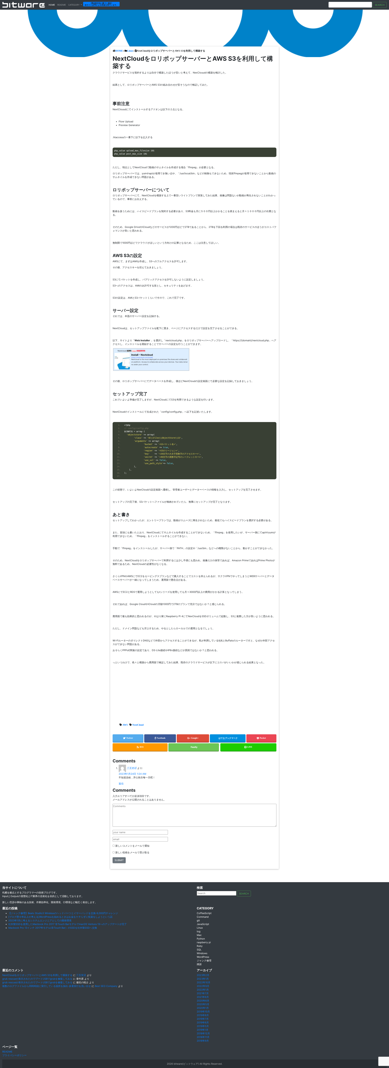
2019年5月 (203, 1026)
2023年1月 (203, 978)
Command (203, 916)
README (7, 1051)
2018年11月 (203, 1037)
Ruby (200, 945)
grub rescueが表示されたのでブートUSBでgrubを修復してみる (37, 978)
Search (380, 4)
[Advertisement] (194, 694)
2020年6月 (203, 1000)
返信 (121, 783)
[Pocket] (261, 738)
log (198, 931)
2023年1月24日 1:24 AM (132, 773)
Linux (130, 50)
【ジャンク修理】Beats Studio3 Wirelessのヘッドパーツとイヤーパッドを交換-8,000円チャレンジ (63, 913)
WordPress (203, 956)
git (198, 920)
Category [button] (74, 4)
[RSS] (140, 747)
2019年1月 (202, 1029)
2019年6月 (203, 1022)
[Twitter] (128, 738)
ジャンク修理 (204, 960)
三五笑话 (131, 768)
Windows (202, 953)
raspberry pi (204, 942)
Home (52, 4)
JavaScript (203, 924)
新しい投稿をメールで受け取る (132, 852)
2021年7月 (203, 993)
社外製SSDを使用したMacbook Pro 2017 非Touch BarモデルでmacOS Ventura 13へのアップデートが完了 (67, 924)
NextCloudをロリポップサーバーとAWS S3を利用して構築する (37, 975)
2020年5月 (203, 1004)
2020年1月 (203, 1007)
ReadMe (61, 4)
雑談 (199, 964)
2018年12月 (203, 1033)
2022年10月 (203, 982)
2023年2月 (203, 975)
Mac (199, 935)
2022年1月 (203, 989)
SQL (199, 949)
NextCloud (138, 725)
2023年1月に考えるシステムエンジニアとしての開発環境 (39, 920)
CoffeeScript (204, 913)
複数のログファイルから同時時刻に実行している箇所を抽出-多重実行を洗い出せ (46, 986)
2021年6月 (203, 996)
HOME (119, 50)
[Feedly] (193, 747)
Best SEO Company (106, 986)
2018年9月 (203, 1040)
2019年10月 (203, 1011)
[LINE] (248, 747)
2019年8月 (203, 1015)
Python (201, 938)
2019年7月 (203, 1018)
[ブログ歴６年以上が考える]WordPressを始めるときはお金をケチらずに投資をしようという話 (60, 916)
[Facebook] (160, 738)
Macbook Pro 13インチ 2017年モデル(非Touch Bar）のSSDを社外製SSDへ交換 (52, 927)
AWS (125, 725)
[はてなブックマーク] (228, 738)
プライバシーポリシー (14, 1055)
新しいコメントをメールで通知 (132, 846)
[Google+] (193, 738)
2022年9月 (203, 986)
